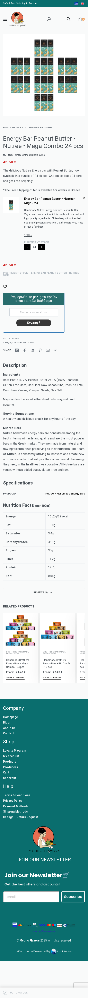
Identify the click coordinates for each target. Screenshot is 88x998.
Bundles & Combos (40, 127)
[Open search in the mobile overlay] (69, 18)
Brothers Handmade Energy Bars (17, 653)
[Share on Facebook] (24, 350)
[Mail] (48, 350)
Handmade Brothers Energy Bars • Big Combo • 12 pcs (57, 663)
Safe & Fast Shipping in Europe (19, 3)
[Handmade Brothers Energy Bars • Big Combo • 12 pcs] (57, 630)
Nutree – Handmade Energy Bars (65, 493)
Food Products (13, 127)
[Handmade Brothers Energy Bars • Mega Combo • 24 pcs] (20, 630)
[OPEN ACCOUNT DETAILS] (49, 19)
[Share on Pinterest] (40, 350)
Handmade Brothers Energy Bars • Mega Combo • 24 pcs (17, 663)
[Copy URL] (56, 350)
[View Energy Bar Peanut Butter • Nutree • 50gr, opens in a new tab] (84, 198)
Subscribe (73, 896)
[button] (11, 205)
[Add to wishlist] (5, 286)
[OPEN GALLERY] (44, 75)
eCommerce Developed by (34, 951)
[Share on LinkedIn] (32, 350)
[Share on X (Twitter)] (17, 350)
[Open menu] (5, 19)
